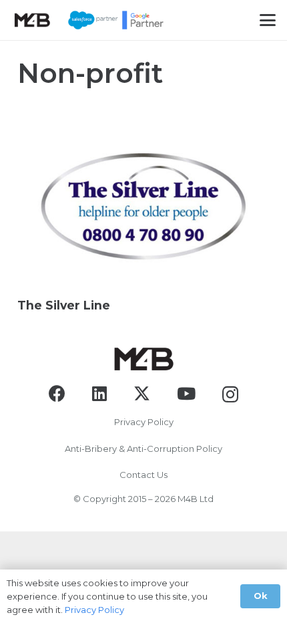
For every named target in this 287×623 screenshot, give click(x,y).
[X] (141, 393)
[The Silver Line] (143, 202)
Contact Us (143, 474)
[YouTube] (186, 393)
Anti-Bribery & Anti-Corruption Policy (143, 448)
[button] (267, 20)
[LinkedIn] (99, 393)
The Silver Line (63, 305)
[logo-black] (32, 20)
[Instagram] (230, 394)
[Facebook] (57, 393)
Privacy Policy (144, 421)
